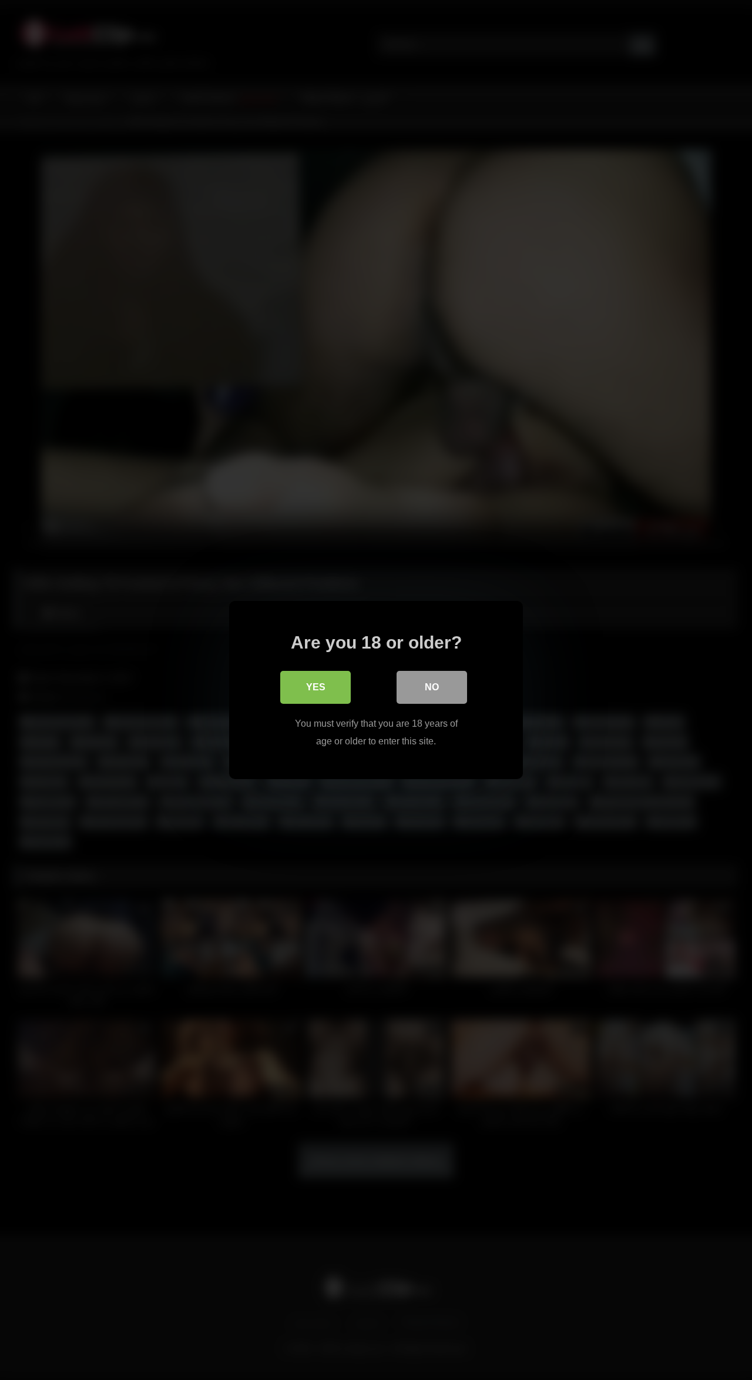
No (432, 687)
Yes (315, 687)
